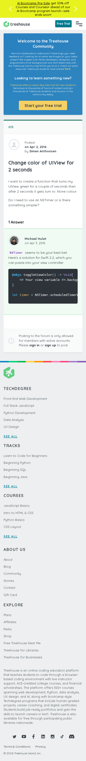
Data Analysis (14, 420)
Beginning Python (17, 463)
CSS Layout (12, 527)
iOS (10, 127)
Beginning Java (15, 477)
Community (12, 573)
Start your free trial (43, 105)
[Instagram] (52, 736)
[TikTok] (62, 736)
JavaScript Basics (16, 505)
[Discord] (71, 736)
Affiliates (10, 622)
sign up (50, 345)
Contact (9, 588)
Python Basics (14, 520)
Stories (9, 581)
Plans (7, 615)
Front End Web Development (25, 399)
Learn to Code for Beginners (25, 456)
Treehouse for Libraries (21, 650)
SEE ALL (11, 436)
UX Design (11, 427)
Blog (7, 566)
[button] (10, 9)
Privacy (40, 746)
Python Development (19, 413)
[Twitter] (14, 736)
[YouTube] (24, 736)
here (67, 69)
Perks (7, 629)
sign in (34, 345)
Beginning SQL (15, 470)
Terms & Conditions (17, 746)
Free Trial (63, 23)
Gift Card (10, 595)
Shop (7, 636)
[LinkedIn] (43, 736)
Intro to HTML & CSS (18, 513)
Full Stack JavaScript (19, 405)
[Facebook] (33, 736)
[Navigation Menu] (79, 23)
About (8, 559)
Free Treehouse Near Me (22, 643)
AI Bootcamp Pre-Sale (33, 3)
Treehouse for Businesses (23, 657)
